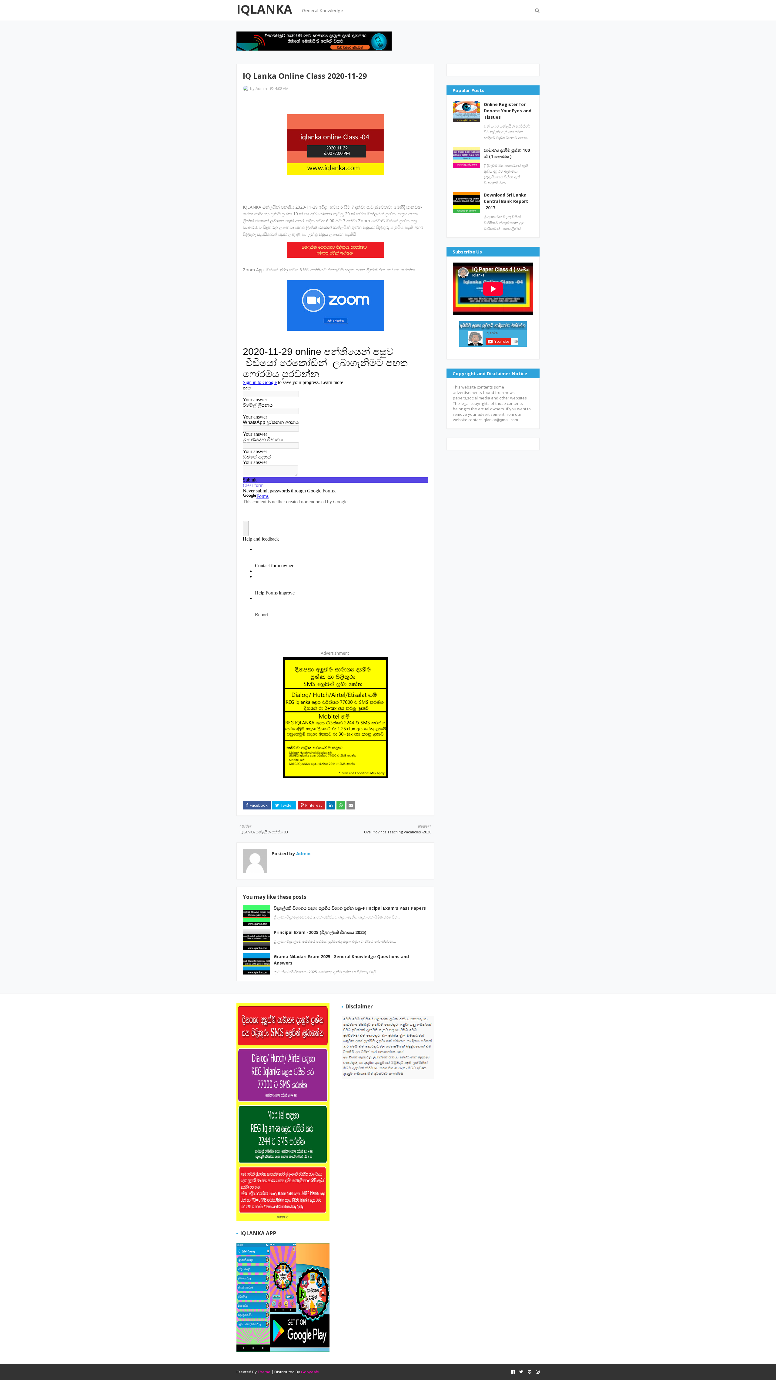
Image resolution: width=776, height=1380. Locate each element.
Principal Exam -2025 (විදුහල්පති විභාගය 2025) (320, 932)
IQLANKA (264, 9)
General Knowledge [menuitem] (322, 10)
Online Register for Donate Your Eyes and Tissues (507, 110)
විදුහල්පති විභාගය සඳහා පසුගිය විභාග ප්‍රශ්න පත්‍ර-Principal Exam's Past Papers (350, 908)
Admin (261, 88)
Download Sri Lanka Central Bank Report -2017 (506, 201)
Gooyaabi (310, 1372)
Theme (264, 1372)
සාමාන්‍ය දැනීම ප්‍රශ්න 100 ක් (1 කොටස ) (507, 153)
